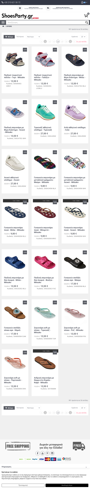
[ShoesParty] (20, 16)
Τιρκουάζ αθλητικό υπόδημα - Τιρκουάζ (43, 128)
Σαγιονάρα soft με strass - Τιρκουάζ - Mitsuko (42, 330)
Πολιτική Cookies (40, 478)
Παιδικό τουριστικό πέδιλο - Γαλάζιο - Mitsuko (43, 77)
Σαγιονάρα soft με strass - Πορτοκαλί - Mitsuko (13, 380)
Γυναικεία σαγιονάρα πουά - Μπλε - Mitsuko (14, 229)
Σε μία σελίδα (81, 42)
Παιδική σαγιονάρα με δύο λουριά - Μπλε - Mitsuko (14, 280)
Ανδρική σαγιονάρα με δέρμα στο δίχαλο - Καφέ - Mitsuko (44, 380)
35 (62, 42)
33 (54, 42)
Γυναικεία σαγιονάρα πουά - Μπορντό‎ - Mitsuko (43, 230)
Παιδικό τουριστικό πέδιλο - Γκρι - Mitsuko (14, 76)
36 (66, 42)
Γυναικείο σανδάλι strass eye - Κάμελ (12, 329)
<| (41, 42)
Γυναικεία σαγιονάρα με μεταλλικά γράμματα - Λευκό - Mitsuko (74, 179)
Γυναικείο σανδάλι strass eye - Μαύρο (72, 279)
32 (50, 42)
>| (74, 42)
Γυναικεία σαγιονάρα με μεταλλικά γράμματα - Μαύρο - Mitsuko (44, 179)
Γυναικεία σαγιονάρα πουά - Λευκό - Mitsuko (74, 229)
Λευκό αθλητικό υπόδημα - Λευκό (11, 178)
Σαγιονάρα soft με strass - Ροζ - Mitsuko (73, 329)
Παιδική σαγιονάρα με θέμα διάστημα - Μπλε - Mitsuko (74, 77)
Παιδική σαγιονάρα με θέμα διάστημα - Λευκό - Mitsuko (14, 129)
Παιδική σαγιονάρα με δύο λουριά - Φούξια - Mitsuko (44, 280)
